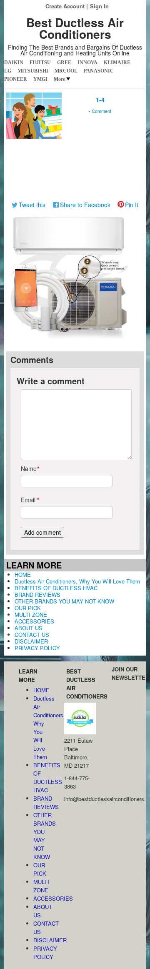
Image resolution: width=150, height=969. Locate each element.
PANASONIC (99, 71)
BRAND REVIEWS (37, 594)
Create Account (65, 6)
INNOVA (88, 62)
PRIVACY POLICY (37, 648)
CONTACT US (32, 634)
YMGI (40, 79)
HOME (23, 574)
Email (28, 500)
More (59, 79)
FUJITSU (40, 62)
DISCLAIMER (31, 641)
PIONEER (15, 79)
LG (7, 71)
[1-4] (34, 114)
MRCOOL (66, 71)
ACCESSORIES (34, 621)
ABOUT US (28, 628)
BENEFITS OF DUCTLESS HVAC (56, 588)
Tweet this (32, 204)
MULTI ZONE (31, 614)
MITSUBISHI (33, 71)
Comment (101, 111)
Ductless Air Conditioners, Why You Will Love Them (77, 581)
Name (28, 468)
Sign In (99, 6)
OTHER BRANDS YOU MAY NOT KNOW (64, 601)
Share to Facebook (85, 204)
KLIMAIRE (117, 62)
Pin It (131, 204)
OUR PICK (28, 608)
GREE (64, 62)
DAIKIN (13, 62)
